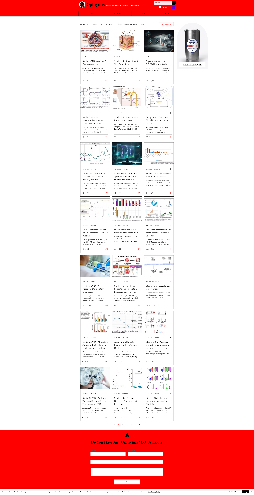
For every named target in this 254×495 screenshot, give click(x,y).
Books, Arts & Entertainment (127, 24)
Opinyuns (96, 4)
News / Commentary (107, 24)
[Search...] (174, 3)
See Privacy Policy (154, 492)
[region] (192, 49)
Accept (245, 492)
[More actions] (108, 57)
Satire (95, 24)
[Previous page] (114, 425)
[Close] (251, 491)
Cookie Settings (234, 492)
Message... (94, 466)
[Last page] (143, 425)
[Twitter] (168, 13)
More (142, 24)
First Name (93, 450)
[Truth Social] (165, 13)
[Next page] (139, 425)
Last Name (131, 450)
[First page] (110, 425)
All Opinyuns (84, 24)
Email (92, 458)
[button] (173, 7)
